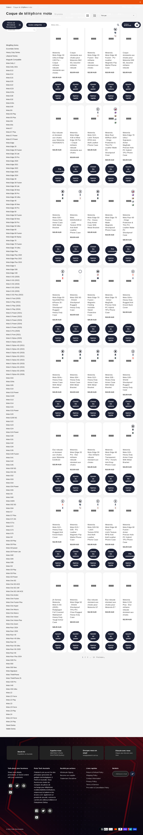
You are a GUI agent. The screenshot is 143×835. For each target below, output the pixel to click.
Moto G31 (9, 439)
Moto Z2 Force (11, 696)
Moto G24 (9, 429)
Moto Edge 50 (11, 211)
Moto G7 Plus (11, 515)
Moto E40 (9, 107)
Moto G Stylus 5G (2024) (15, 367)
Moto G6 (9, 494)
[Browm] (115, 116)
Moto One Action (12, 595)
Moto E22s (10, 92)
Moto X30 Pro (11, 682)
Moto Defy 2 (10, 63)
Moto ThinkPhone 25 (13, 678)
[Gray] (115, 119)
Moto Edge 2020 (12, 161)
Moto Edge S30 (11, 269)
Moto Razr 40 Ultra (13, 638)
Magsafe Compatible (13, 60)
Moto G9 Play (11, 570)
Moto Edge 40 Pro (12, 208)
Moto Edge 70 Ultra (13, 248)
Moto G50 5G (11, 468)
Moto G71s (10, 523)
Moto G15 (9, 407)
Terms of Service (92, 784)
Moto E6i (9, 121)
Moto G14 (9, 403)
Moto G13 (9, 400)
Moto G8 (9, 537)
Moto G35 (9, 450)
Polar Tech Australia (17, 829)
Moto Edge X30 (11, 273)
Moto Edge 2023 (12, 172)
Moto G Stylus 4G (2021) (15, 345)
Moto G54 (9, 483)
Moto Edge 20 (11, 146)
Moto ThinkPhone (12, 675)
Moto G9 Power (12, 577)
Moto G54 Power (12, 486)
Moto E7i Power (12, 139)
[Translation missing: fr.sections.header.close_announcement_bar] (140, 2)
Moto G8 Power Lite (13, 552)
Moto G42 (9, 461)
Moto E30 (9, 96)
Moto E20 (9, 81)
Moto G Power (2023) (14, 320)
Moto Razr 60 (11, 653)
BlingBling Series (12, 45)
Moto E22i (10, 88)
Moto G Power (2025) (14, 327)
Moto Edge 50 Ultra (13, 226)
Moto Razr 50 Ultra (13, 646)
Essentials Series (12, 49)
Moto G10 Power (12, 392)
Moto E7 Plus (11, 132)
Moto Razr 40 (11, 635)
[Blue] (98, 113)
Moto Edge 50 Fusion (14, 215)
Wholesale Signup (66, 772)
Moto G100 (10, 396)
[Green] (115, 123)
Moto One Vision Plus (14, 620)
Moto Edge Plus (12, 251)
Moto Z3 (9, 703)
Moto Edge (10, 143)
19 (94, 657)
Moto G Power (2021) (14, 313)
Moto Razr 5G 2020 (13, 649)
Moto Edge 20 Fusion (14, 150)
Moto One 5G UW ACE (14, 591)
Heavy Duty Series (13, 52)
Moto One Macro (12, 609)
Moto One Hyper (12, 606)
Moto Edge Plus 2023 (14, 262)
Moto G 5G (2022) (12, 280)
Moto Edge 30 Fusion (14, 183)
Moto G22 (9, 421)
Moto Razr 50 (11, 642)
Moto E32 (9, 99)
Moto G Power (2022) (14, 316)
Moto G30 (9, 436)
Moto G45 (9, 465)
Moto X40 (9, 685)
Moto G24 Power (12, 432)
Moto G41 (9, 457)
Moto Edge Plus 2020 (14, 255)
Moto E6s (9, 125)
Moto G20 (9, 414)
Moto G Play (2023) (13, 306)
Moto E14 (9, 74)
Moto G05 (9, 385)
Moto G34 (9, 447)
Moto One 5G (11, 580)
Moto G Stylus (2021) (14, 342)
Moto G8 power (11, 548)
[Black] (98, 109)
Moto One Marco (12, 613)
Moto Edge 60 (11, 230)
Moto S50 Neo (11, 667)
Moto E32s (10, 103)
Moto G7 (9, 512)
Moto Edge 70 (11, 240)
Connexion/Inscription (16, 7)
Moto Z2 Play (11, 700)
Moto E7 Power (11, 135)
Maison (5, 7)
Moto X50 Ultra (11, 689)
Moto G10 (9, 389)
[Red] (115, 109)
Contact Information (93, 778)
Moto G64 (9, 508)
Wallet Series (11, 729)
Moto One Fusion (12, 598)
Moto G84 (9, 559)
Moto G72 (9, 526)
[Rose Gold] (98, 275)
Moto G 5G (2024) (12, 287)
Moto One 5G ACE (13, 584)
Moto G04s (10, 381)
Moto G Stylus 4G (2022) (15, 349)
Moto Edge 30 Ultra (13, 197)
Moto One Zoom (12, 624)
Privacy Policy (91, 781)
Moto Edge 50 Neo (13, 219)
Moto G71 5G (11, 519)
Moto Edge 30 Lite (12, 186)
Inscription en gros (31, 7)
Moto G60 (9, 497)
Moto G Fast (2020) (13, 298)
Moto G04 (9, 378)
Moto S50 (9, 664)
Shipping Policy (91, 775)
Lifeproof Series (12, 56)
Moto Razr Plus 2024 (14, 656)
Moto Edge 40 (11, 201)
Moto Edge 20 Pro (12, 157)
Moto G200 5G (11, 418)
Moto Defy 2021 (12, 67)
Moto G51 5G (11, 472)
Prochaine (100, 657)
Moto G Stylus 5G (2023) (15, 363)
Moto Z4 (9, 714)
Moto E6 (9, 110)
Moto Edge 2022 (12, 168)
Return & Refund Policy (94, 772)
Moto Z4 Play (11, 721)
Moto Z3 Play (11, 711)
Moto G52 (9, 475)
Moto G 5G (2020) (12, 277)
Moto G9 (9, 566)
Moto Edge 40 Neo (13, 204)
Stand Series (11, 725)
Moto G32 (9, 443)
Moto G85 (9, 562)
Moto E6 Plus (11, 117)
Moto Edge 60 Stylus (13, 237)
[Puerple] (115, 113)
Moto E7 (9, 128)
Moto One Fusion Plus (14, 602)
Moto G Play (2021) (13, 302)
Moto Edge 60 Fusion (14, 233)
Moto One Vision (12, 617)
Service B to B (43, 7)
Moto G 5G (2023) (12, 284)
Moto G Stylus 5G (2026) (15, 374)
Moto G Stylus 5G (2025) (15, 371)
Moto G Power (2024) (14, 324)
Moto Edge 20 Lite (12, 154)
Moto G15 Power (12, 410)
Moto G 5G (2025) (12, 291)
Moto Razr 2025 (12, 631)
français (137, 7)
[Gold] (98, 116)
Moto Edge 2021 (12, 164)
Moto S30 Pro (11, 660)
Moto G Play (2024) (13, 309)
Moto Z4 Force (11, 718)
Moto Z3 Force (11, 707)
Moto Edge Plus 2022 (14, 258)
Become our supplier (67, 775)
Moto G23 (9, 425)
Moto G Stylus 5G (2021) (15, 356)
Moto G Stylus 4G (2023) (15, 353)
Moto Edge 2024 (12, 175)
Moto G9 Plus (11, 573)
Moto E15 (9, 78)
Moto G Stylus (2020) (14, 338)
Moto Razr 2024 (12, 627)
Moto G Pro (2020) (13, 331)
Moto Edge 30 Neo (13, 190)
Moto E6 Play (11, 114)
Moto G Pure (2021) (13, 334)
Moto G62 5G (11, 504)
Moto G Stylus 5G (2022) (15, 360)
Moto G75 (9, 533)
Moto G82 (9, 555)
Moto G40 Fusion (12, 454)
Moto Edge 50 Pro (12, 222)
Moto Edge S (11, 266)
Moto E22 (9, 85)
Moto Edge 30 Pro (12, 193)
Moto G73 (9, 530)
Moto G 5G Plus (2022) (14, 295)
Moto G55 (9, 490)
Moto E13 (9, 70)
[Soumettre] (132, 774)
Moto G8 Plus (11, 544)
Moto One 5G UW (12, 588)
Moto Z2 (9, 693)
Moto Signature (11, 671)
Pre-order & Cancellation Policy (97, 787)
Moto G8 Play (11, 541)
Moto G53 (9, 479)
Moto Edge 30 (11, 179)
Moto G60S (10, 501)
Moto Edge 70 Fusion (14, 244)
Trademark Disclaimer (68, 778)
